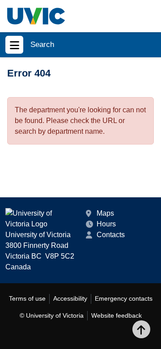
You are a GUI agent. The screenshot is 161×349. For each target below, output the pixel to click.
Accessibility (70, 298)
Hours (106, 224)
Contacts (111, 234)
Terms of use (27, 298)
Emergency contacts (124, 298)
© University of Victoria (52, 315)
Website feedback (116, 315)
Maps (105, 213)
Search (42, 44)
